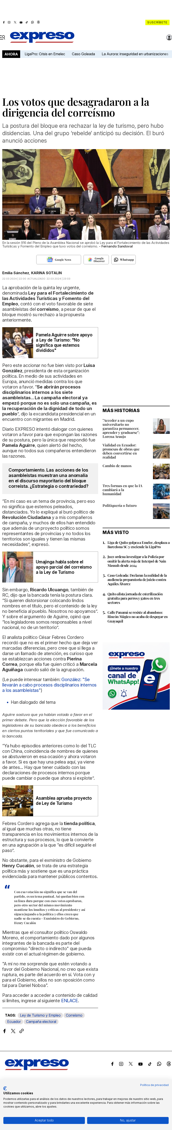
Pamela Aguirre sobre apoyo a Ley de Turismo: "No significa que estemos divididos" (64, 342)
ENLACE (69, 1000)
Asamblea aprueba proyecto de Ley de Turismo (64, 801)
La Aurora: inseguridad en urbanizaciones (135, 54)
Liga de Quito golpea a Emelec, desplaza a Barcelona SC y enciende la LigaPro (139, 544)
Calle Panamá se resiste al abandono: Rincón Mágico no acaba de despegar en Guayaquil (138, 616)
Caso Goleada (83, 54)
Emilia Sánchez (15, 273)
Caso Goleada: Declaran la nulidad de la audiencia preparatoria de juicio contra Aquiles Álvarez (137, 579)
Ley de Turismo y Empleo (40, 1015)
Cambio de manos (117, 465)
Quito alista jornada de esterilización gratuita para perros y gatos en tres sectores (135, 598)
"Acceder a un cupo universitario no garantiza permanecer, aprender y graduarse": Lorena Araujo (121, 428)
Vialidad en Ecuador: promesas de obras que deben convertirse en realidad (121, 451)
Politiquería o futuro (120, 505)
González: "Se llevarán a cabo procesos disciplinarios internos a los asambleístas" (49, 685)
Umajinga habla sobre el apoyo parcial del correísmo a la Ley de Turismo (64, 567)
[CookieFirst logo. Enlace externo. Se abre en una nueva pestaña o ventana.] (5, 1088)
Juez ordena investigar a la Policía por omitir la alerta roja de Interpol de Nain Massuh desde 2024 (137, 560)
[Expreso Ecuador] (37, 1069)
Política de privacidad (154, 1085)
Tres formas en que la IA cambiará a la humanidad (122, 489)
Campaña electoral (41, 1021)
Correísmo (74, 1015)
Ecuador (14, 1021)
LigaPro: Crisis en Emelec (45, 54)
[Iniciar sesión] (169, 37)
